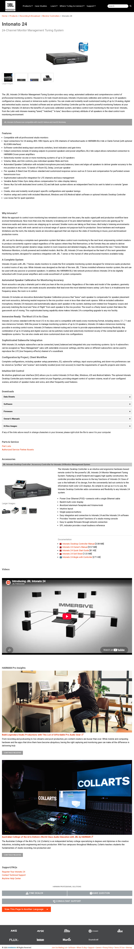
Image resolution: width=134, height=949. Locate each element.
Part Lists (6, 446)
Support (90, 6)
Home (4, 16)
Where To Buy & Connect (71, 6)
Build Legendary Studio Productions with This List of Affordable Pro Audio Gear (41, 735)
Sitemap (129, 947)
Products (27, 6)
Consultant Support (68, 901)
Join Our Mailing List (59, 947)
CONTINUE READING (12, 753)
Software (8, 404)
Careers (98, 947)
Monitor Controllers (51, 16)
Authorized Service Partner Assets (18, 449)
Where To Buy (82, 947)
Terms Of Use (119, 947)
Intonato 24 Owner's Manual (75, 547)
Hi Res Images (10, 426)
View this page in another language (24, 909)
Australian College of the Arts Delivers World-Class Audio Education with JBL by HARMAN (46, 837)
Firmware (8, 411)
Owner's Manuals (12, 419)
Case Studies (41, 6)
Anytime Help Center (11, 878)
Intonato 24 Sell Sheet (72, 554)
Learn (53, 6)
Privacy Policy (108, 947)
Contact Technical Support (14, 875)
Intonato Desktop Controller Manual (78, 544)
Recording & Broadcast (30, 16)
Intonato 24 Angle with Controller (77, 557)
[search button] (130, 6)
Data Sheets (9, 397)
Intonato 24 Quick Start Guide (75, 550)
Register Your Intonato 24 (13, 872)
